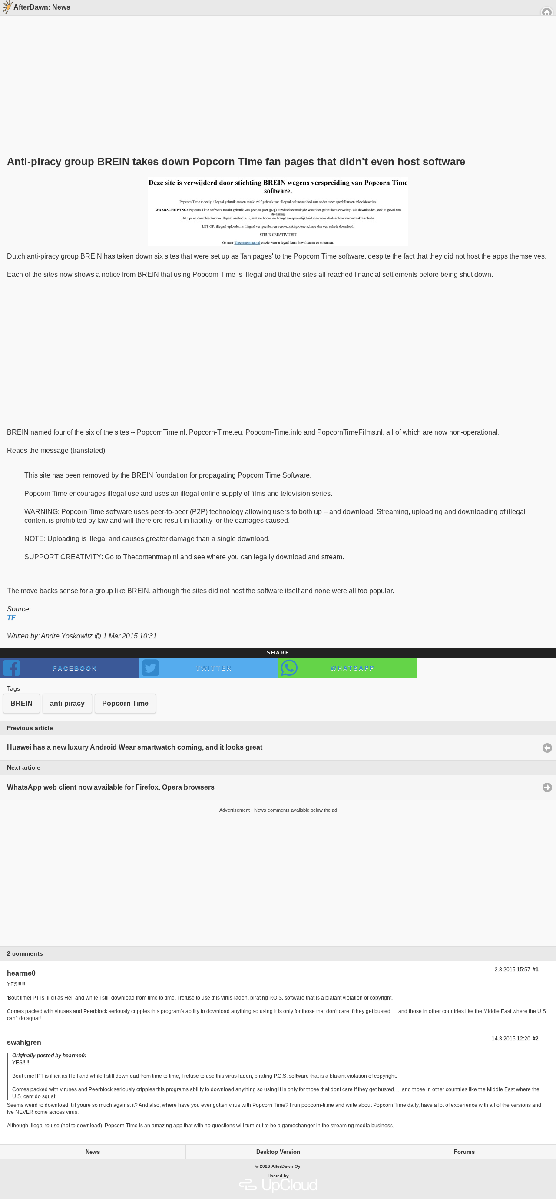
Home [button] (546, 12)
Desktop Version (278, 1152)
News (93, 1152)
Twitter (214, 667)
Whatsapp (353, 667)
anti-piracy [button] (67, 703)
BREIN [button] (21, 703)
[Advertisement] (275, 70)
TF (11, 617)
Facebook (75, 667)
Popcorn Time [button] (125, 703)
